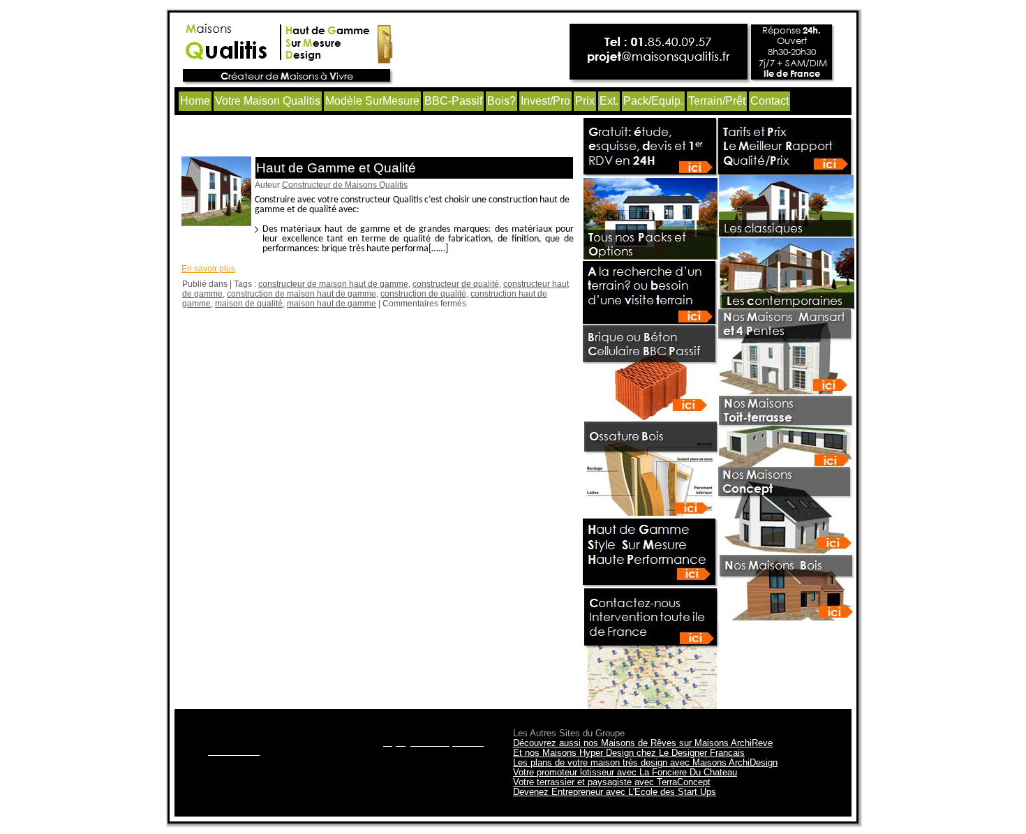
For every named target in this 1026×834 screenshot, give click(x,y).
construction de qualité (423, 294)
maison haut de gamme (331, 303)
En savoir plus (208, 269)
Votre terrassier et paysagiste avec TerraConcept (612, 782)
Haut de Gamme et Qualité (336, 168)
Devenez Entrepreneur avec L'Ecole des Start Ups (614, 792)
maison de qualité (249, 303)
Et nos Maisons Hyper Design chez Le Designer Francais (629, 752)
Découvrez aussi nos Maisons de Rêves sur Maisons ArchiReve (643, 743)
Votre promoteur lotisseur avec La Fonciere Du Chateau (625, 772)
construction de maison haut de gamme (301, 294)
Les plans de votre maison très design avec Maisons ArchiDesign (645, 762)
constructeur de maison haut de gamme (333, 284)
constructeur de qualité (455, 284)
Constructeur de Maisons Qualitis (345, 185)
